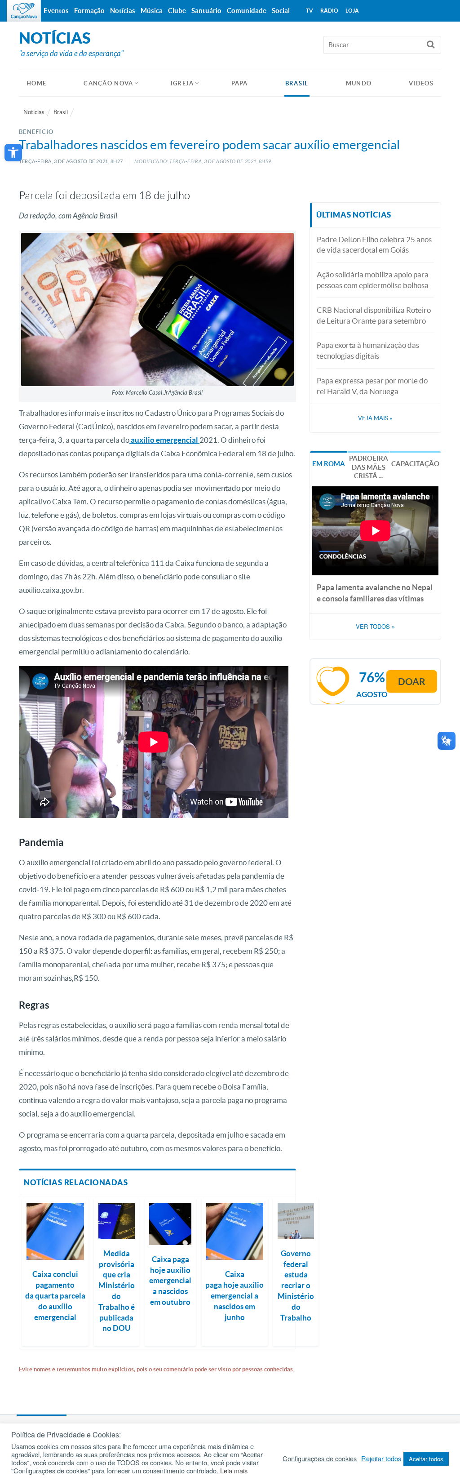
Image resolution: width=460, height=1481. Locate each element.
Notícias (33, 112)
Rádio (329, 10)
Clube (177, 10)
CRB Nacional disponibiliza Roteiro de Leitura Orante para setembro (374, 315)
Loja (352, 10)
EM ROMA (328, 463)
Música (152, 10)
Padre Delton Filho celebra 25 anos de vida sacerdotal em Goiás (374, 244)
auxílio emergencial (164, 440)
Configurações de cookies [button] (320, 1458)
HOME (36, 83)
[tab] (328, 462)
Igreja (182, 83)
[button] (13, 152)
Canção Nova (108, 83)
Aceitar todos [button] (426, 1458)
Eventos (56, 10)
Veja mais (375, 418)
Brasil (297, 83)
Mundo (359, 83)
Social (281, 10)
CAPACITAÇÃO (415, 463)
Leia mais (234, 1471)
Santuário (206, 10)
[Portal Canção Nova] (24, 11)
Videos (421, 83)
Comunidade (246, 10)
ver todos (375, 627)
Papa (239, 83)
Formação (89, 10)
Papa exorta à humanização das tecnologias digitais (368, 350)
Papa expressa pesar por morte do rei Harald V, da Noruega (372, 386)
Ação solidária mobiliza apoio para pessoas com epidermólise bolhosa (373, 279)
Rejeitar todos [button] (381, 1458)
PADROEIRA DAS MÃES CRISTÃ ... (368, 467)
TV (309, 10)
